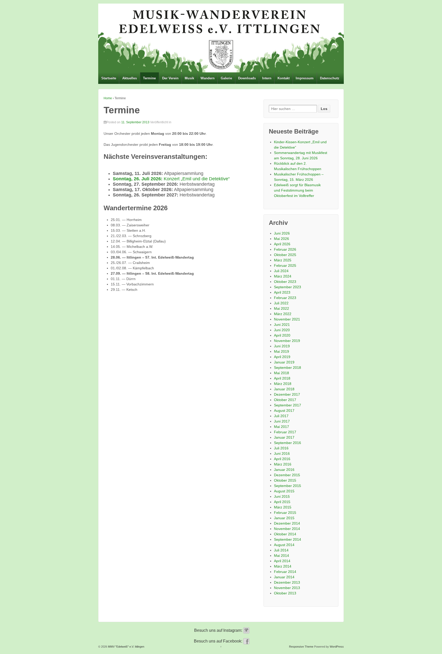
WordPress (337, 646)
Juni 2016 (282, 453)
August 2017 (284, 410)
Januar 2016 (284, 470)
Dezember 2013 (287, 582)
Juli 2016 (281, 448)
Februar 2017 (285, 432)
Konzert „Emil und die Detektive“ (171, 178)
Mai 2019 (281, 351)
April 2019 (282, 357)
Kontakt (284, 78)
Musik (189, 78)
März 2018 (282, 384)
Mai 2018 (281, 373)
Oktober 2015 (285, 480)
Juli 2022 (281, 303)
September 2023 (287, 287)
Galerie (226, 78)
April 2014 (282, 561)
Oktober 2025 (285, 255)
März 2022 (282, 314)
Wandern (208, 78)
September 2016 (287, 443)
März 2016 (282, 464)
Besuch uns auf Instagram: (218, 630)
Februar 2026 (285, 249)
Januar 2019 (284, 362)
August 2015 (284, 491)
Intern (266, 78)
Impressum (305, 78)
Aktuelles (129, 78)
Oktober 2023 (285, 282)
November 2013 (287, 588)
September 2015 (287, 486)
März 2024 (282, 276)
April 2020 (282, 335)
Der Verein (170, 78)
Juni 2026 (282, 233)
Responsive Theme (301, 646)
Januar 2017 (284, 437)
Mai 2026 (281, 239)
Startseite (108, 78)
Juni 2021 (282, 325)
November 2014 (287, 529)
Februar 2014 (285, 572)
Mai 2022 (281, 308)
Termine (149, 78)
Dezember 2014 (287, 523)
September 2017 (287, 405)
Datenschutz (329, 78)
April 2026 (282, 244)
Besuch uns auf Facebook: (218, 641)
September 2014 (287, 539)
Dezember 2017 (287, 394)
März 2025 (282, 260)
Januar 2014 (284, 577)
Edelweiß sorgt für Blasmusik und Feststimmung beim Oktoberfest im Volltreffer (297, 190)
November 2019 (287, 341)
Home (108, 98)
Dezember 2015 (287, 475)
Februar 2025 (285, 265)
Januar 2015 (284, 518)
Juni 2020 (282, 330)
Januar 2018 (284, 389)
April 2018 (282, 378)
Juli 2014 (281, 550)
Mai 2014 (281, 555)
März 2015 (282, 507)
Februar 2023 (285, 298)
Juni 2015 (282, 496)
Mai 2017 (281, 427)
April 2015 (282, 502)
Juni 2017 (282, 421)
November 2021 (287, 319)
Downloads (247, 78)
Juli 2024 (281, 271)
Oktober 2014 (285, 534)
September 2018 (287, 367)
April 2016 (282, 459)
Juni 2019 (282, 346)
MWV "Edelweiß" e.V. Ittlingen (125, 646)
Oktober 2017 (285, 400)
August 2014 (284, 545)
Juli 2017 (281, 416)
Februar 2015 (285, 513)
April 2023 (282, 292)
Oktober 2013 (285, 593)
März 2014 (282, 566)
